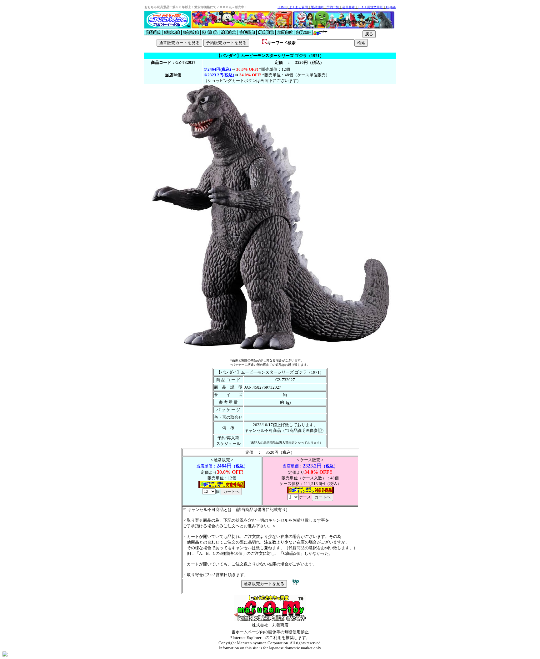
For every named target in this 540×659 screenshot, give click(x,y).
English (391, 7)
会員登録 (348, 7)
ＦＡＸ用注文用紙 (370, 7)
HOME (282, 7)
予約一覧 (333, 7)
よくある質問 (298, 7)
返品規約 (317, 7)
